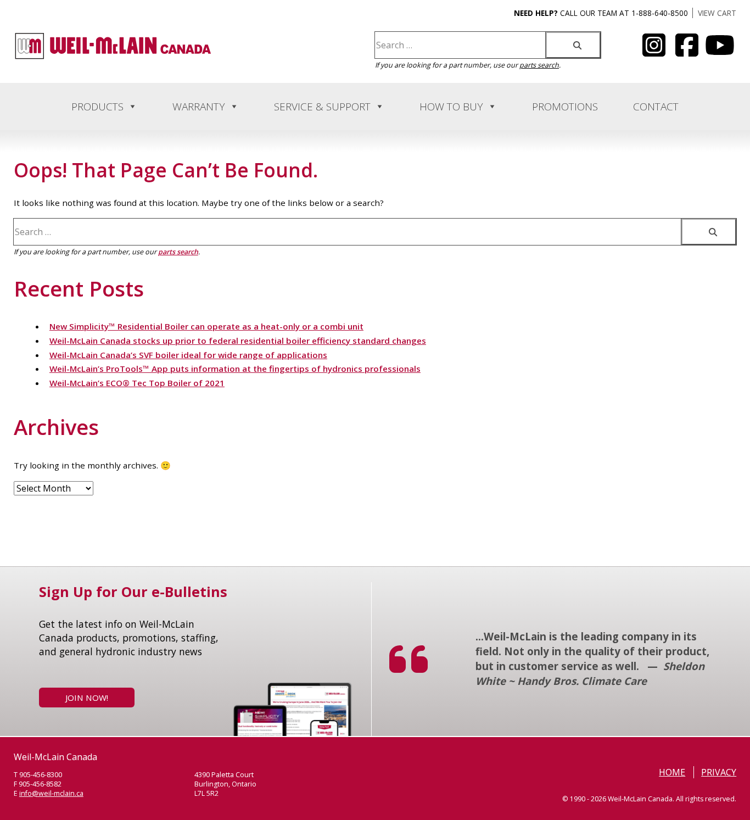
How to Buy (451, 106)
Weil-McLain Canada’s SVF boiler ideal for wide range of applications (188, 354)
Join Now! (86, 697)
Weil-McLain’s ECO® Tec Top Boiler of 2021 (137, 382)
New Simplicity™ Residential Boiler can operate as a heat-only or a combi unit (206, 326)
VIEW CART (717, 13)
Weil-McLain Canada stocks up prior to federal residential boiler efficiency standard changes (237, 340)
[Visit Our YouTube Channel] (653, 52)
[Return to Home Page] (113, 57)
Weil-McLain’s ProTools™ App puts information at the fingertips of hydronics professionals (235, 368)
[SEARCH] (573, 45)
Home (672, 772)
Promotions (565, 106)
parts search (539, 65)
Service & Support (322, 106)
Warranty (198, 106)
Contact (656, 106)
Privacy (718, 772)
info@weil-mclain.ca (51, 793)
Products (97, 106)
